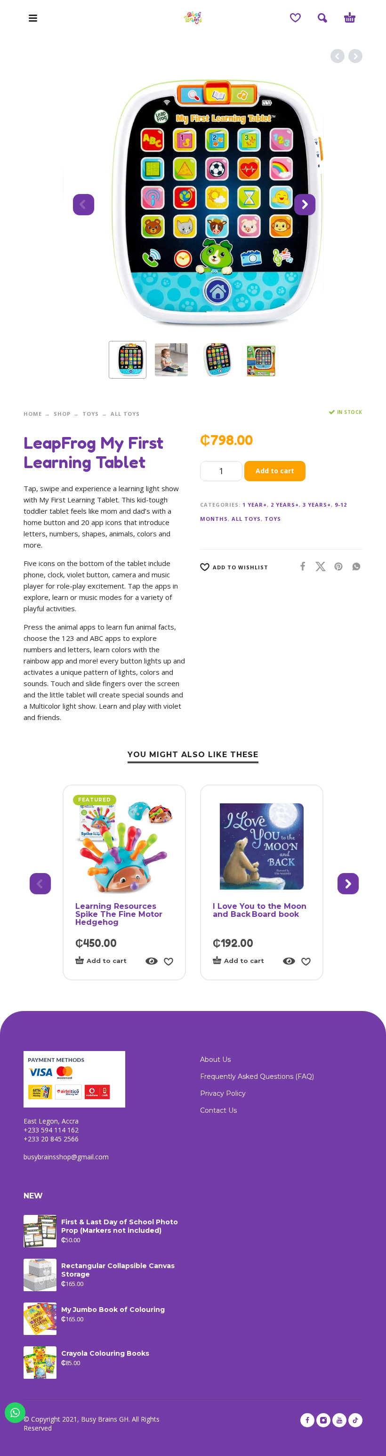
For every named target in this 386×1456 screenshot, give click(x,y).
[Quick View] (151, 961)
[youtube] (339, 1420)
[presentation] (82, 203)
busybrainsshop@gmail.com (66, 1156)
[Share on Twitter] (318, 566)
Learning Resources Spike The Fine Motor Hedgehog (118, 914)
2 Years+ (285, 504)
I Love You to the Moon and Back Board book (259, 910)
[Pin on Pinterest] (336, 566)
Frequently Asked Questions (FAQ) (257, 1076)
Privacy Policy (223, 1093)
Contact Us (218, 1110)
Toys (90, 413)
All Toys (125, 413)
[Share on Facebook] (300, 566)
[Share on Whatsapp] (353, 566)
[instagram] (323, 1420)
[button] (33, 18)
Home (33, 413)
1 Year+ (254, 504)
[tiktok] (355, 1420)
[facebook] (307, 1420)
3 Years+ (317, 504)
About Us (215, 1059)
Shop (62, 413)
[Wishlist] (295, 18)
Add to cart (275, 470)
